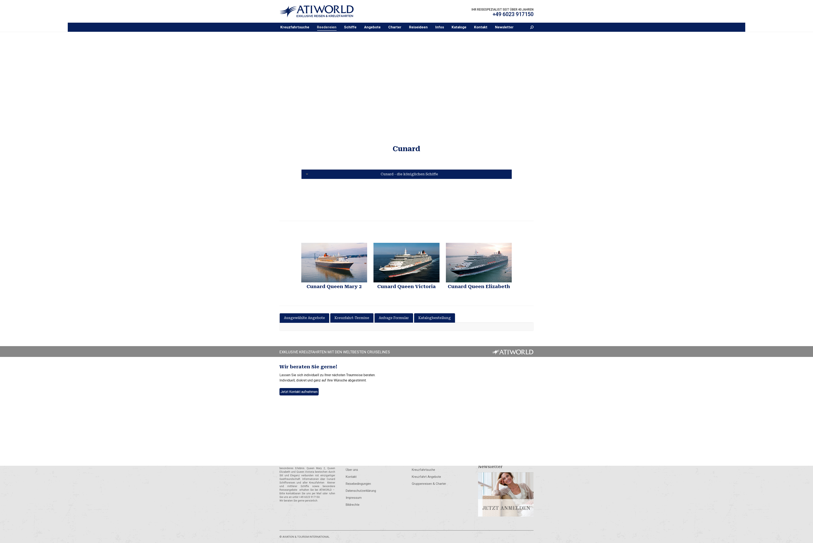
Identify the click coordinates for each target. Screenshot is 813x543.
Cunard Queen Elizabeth (479, 286)
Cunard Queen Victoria (406, 286)
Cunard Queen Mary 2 (334, 286)
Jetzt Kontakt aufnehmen (299, 392)
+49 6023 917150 (513, 14)
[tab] (304, 318)
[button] (326, 27)
